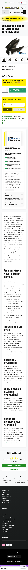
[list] (14, 480)
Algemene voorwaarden (8, 525)
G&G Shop (11, 561)
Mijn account (5, 529)
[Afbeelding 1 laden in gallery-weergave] (4, 60)
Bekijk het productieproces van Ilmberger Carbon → (12, 443)
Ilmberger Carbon (10, 190)
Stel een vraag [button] (14, 469)
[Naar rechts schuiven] (26, 46)
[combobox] (17, 12)
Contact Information (7, 527)
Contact (4, 514)
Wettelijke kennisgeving (8, 521)
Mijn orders (4, 531)
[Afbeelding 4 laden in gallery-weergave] (21, 60)
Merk (4, 102)
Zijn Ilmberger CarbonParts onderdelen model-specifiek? (12, 199)
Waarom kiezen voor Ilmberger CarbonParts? (11, 203)
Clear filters (19, 109)
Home (4, 17)
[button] (2, 8)
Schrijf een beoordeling (14, 465)
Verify (7, 109)
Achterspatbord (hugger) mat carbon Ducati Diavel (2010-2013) (12, 19)
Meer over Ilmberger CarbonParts (10, 194)
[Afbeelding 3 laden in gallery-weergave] (15, 60)
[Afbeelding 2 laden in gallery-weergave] (10, 60)
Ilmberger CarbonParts (8, 66)
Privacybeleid (5, 523)
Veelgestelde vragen (7, 517)
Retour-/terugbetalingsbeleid (9, 519)
